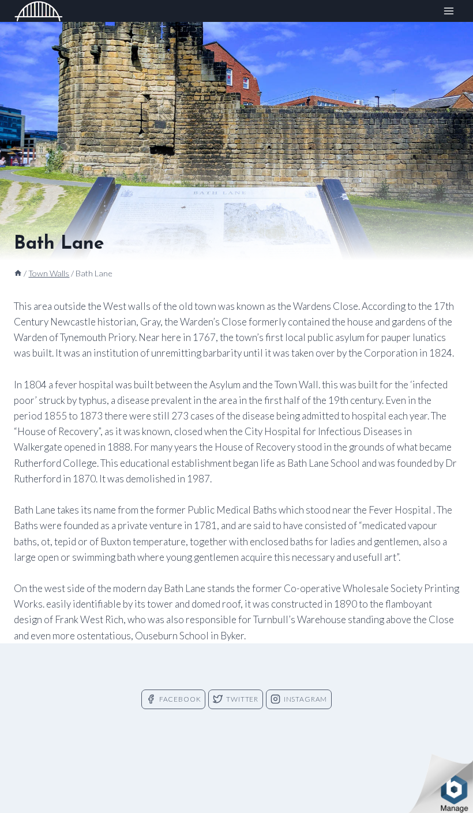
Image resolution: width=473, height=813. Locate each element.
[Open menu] (448, 11)
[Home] (18, 273)
